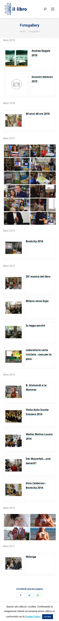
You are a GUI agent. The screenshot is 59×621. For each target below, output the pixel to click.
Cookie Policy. (33, 616)
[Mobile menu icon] (53, 9)
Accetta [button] (47, 616)
